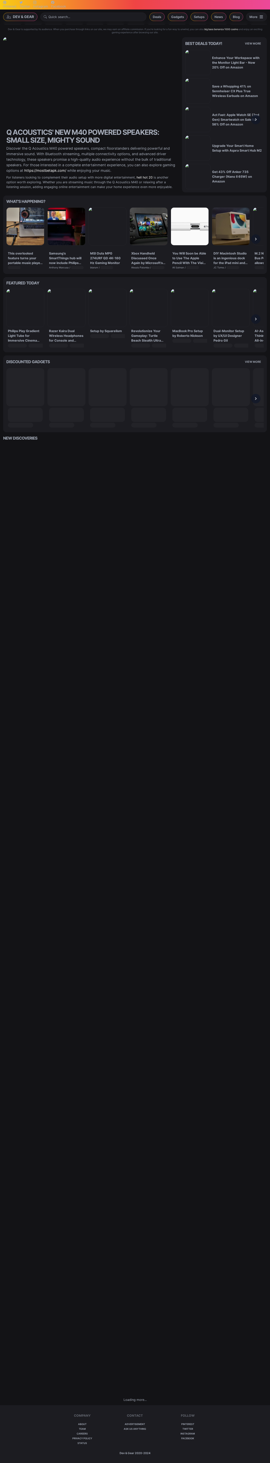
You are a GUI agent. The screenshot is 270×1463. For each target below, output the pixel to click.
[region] (224, 119)
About (82, 1424)
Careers (82, 1433)
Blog (236, 17)
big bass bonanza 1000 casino (221, 29)
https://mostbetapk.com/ (45, 170)
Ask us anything (135, 1428)
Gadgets (177, 17)
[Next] (256, 119)
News (218, 17)
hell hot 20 (145, 177)
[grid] (135, 919)
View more (253, 43)
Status (82, 1443)
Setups (199, 17)
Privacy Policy (82, 1438)
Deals (157, 17)
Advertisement (135, 1424)
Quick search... (59, 17)
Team (82, 1428)
